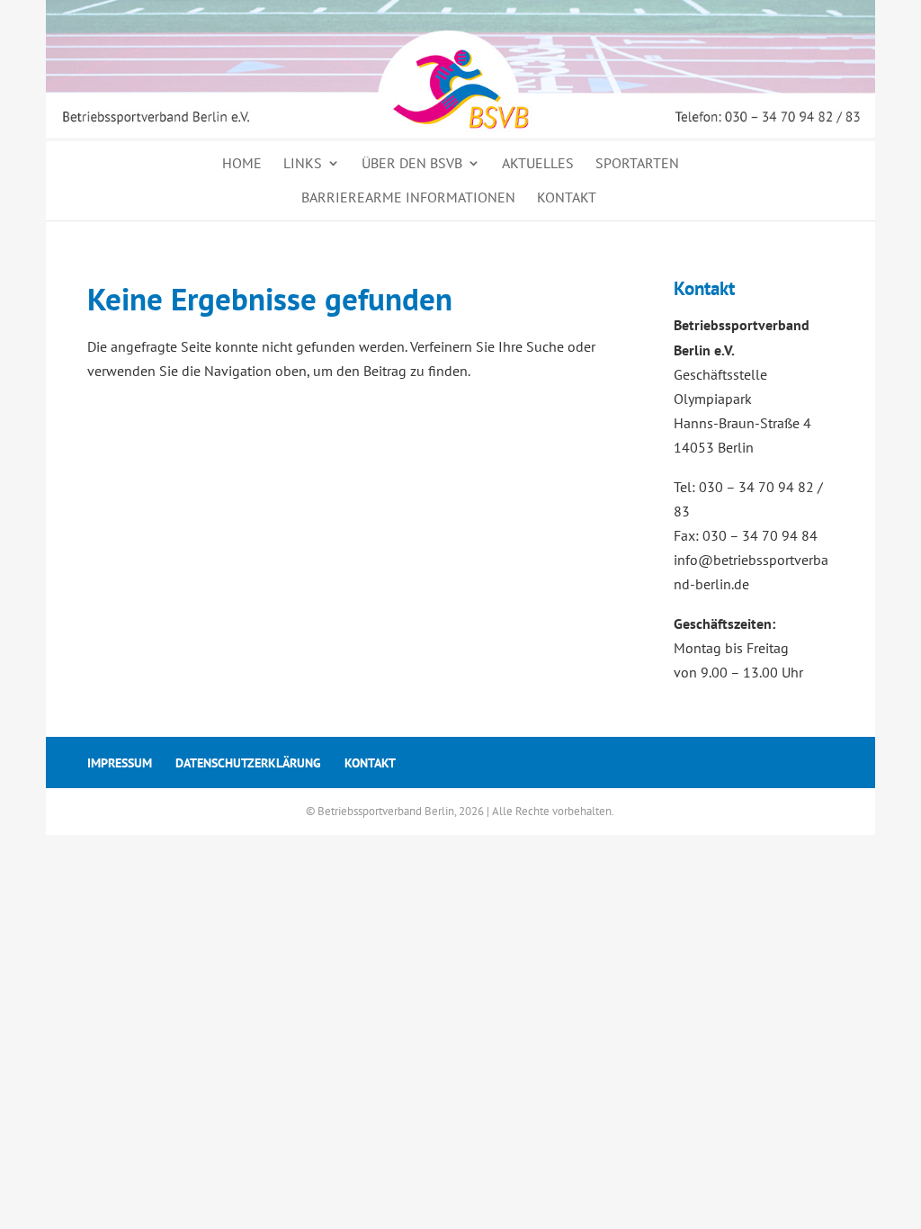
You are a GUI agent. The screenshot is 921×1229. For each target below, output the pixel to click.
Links (302, 163)
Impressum (119, 763)
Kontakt (566, 197)
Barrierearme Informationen (408, 197)
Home (242, 163)
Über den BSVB (412, 163)
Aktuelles (538, 163)
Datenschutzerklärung (248, 763)
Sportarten (637, 163)
